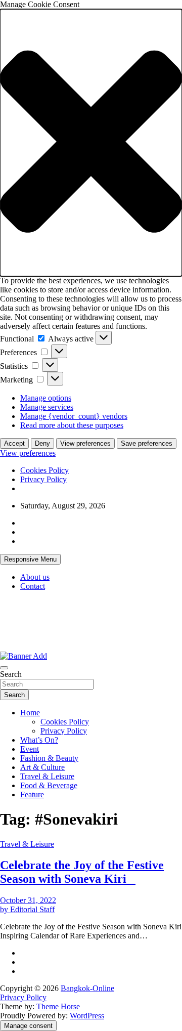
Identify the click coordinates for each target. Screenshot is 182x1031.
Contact (32, 586)
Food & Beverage (48, 785)
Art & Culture (42, 767)
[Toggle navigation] (4, 667)
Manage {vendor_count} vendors (73, 416)
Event (29, 749)
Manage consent (28, 1025)
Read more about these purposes (71, 425)
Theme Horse (58, 1006)
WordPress (87, 1015)
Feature (32, 794)
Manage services (46, 407)
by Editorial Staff (27, 909)
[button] (91, 142)
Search (11, 674)
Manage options (45, 398)
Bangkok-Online (87, 988)
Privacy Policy (43, 479)
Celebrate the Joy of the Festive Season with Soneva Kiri (82, 871)
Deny (42, 443)
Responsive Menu (30, 559)
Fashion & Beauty (49, 758)
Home (30, 712)
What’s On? (39, 740)
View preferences (85, 443)
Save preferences (146, 443)
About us (35, 577)
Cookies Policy (44, 470)
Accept (14, 443)
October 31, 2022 (28, 900)
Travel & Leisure (47, 776)
